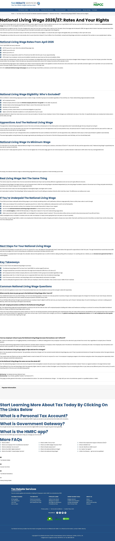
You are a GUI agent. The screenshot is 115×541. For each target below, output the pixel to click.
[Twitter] (60, 513)
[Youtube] (63, 513)
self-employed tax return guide (104, 313)
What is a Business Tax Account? (10, 447)
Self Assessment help (35, 502)
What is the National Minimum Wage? (50, 449)
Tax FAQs (13, 502)
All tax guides (14, 499)
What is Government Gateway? (32, 424)
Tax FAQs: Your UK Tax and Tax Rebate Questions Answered (32, 13)
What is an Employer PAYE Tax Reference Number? (15, 445)
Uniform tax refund (54, 499)
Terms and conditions (56, 509)
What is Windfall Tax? (84, 445)
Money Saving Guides (5, 480)
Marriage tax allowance (55, 502)
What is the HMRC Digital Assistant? (11, 449)
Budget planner (72, 499)
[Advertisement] (57, 79)
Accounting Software (35, 501)
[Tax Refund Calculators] (1, 470)
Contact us (89, 501)
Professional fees (53, 504)
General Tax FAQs (54, 13)
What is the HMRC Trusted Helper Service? (13, 451)
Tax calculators (15, 501)
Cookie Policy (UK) (69, 509)
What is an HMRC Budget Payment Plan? (51, 445)
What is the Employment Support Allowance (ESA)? (92, 442)
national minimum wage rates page (15, 68)
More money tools (72, 504)
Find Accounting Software (74, 10)
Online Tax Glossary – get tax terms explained (91, 451)
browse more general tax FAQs (102, 254)
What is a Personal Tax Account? (34, 416)
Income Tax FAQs (34, 10)
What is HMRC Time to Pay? (47, 442)
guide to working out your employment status (77, 313)
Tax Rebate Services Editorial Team (16, 374)
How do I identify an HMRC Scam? (88, 447)
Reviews (88, 504)
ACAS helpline (11, 211)
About (88, 499)
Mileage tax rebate (54, 501)
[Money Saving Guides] (1, 477)
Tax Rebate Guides (23, 10)
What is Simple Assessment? (48, 447)
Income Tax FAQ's (5, 467)
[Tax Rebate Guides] (1, 457)
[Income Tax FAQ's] (1, 464)
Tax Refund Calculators (47, 10)
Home (12, 13)
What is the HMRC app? (24, 431)
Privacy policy (44, 509)
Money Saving (86, 10)
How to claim (14, 504)
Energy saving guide (73, 502)
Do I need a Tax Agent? (85, 449)
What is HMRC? (6, 442)
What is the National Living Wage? (49, 451)
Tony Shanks (11, 376)
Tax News (94, 10)
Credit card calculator (73, 501)
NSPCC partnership (91, 502)
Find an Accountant (60, 10)
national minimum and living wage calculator (22, 208)
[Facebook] (57, 513)
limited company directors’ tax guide (32, 102)
